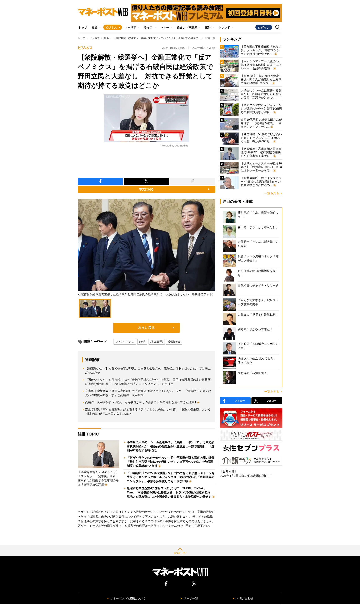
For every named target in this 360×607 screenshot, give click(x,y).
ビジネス (111, 27)
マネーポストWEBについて (128, 598)
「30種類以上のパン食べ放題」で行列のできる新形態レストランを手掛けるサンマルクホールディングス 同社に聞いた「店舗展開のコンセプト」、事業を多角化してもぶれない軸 (171, 477)
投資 (95, 27)
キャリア (130, 27)
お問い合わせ (244, 598)
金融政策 (174, 342)
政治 (142, 342)
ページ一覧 (191, 598)
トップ (82, 27)
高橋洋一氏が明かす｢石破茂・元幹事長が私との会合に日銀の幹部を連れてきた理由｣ (140, 402)
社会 (106, 38)
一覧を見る (271, 193)
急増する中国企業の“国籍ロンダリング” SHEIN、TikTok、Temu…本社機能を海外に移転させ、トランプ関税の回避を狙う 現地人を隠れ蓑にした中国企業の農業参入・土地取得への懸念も (170, 492)
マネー (164, 27)
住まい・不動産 (187, 27)
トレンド (224, 27)
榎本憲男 (156, 342)
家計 (208, 27)
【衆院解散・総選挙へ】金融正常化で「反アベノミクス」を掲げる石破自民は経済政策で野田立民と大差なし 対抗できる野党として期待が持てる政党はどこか (203, 38)
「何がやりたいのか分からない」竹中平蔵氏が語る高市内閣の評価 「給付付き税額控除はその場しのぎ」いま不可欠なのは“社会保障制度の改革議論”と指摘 (172, 461)
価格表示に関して (259, 475)
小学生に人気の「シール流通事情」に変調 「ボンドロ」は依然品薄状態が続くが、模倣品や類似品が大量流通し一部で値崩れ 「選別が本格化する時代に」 (170, 446)
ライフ (148, 27)
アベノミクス (124, 342)
